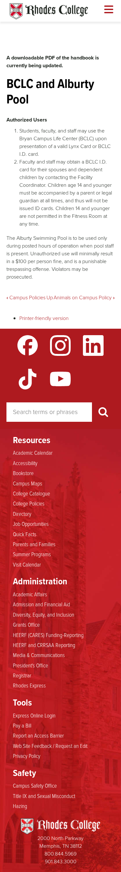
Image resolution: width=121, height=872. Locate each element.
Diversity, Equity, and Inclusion (43, 614)
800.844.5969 (60, 853)
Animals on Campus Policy (84, 297)
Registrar (22, 675)
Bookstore (23, 473)
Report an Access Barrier (38, 735)
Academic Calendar (33, 452)
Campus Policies (25, 297)
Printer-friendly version (44, 318)
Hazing (20, 806)
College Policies (29, 503)
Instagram (60, 345)
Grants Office (26, 624)
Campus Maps (27, 483)
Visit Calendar (27, 564)
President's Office (30, 665)
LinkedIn (93, 345)
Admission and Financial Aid (41, 604)
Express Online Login (34, 715)
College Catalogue (31, 493)
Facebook (27, 345)
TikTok (27, 379)
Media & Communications (39, 655)
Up (49, 297)
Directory (22, 513)
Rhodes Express (29, 685)
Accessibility (25, 463)
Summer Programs (32, 554)
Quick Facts (24, 534)
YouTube (60, 379)
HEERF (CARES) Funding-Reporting (48, 635)
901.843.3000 (60, 861)
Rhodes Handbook (49, 11)
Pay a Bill (22, 725)
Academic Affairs (30, 594)
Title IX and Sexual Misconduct (44, 796)
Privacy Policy (26, 756)
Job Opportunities (31, 523)
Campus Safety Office (35, 785)
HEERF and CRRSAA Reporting (44, 645)
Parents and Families (34, 544)
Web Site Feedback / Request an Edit (50, 746)
